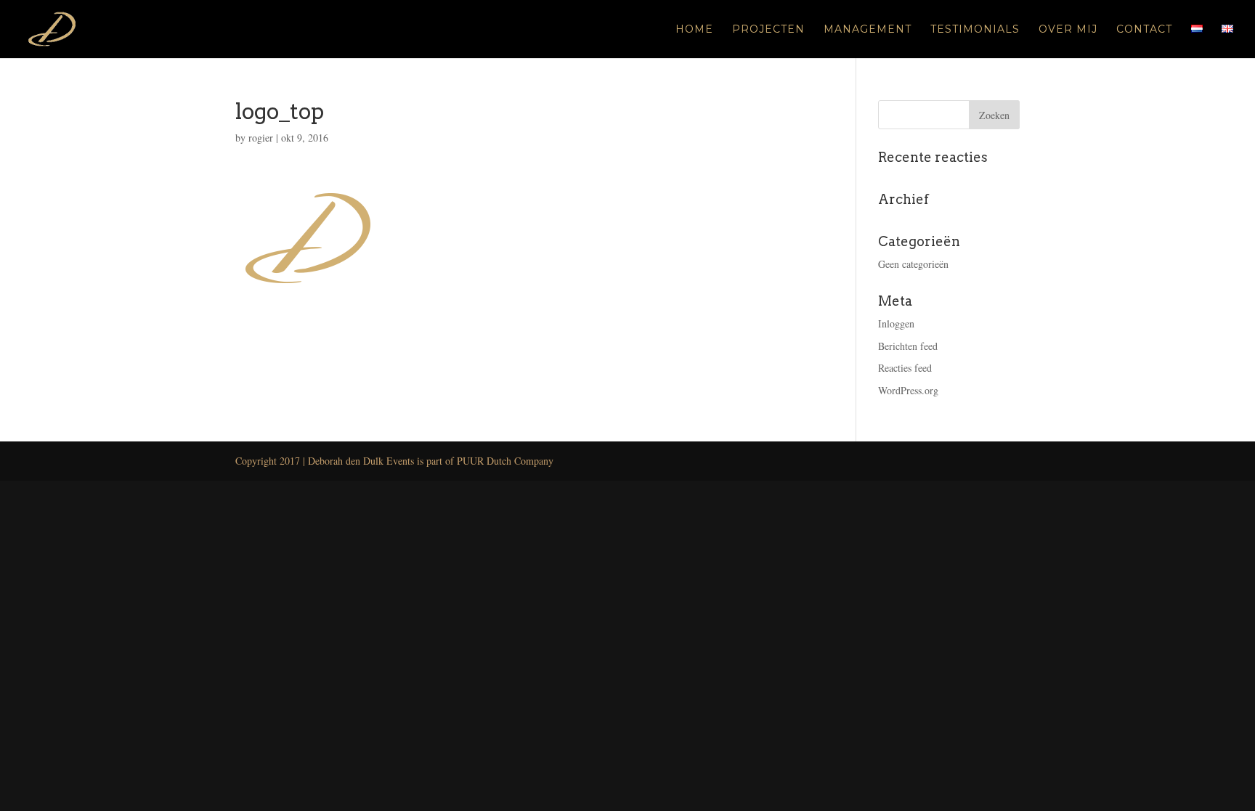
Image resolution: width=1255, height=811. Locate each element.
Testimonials (975, 30)
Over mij (1068, 30)
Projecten (768, 30)
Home (694, 30)
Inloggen (896, 323)
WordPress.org (908, 390)
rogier (260, 137)
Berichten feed (908, 346)
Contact (1144, 30)
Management (867, 30)
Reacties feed (905, 368)
